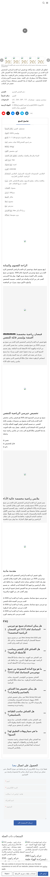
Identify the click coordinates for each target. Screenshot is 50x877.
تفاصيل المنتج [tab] (23, 121)
